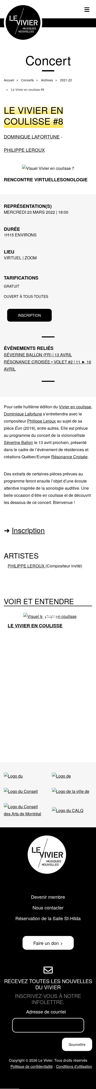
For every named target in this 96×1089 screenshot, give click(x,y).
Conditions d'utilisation (74, 1066)
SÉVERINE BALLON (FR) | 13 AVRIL (38, 355)
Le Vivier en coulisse (35, 625)
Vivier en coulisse (75, 407)
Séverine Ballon (18, 442)
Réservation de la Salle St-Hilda (48, 918)
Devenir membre (48, 896)
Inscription (28, 530)
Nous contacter (48, 907)
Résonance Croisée (69, 457)
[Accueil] (23, 22)
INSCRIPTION (29, 315)
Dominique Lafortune (32, 136)
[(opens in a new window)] (23, 776)
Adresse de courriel (46, 1011)
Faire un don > (48, 943)
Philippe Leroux (24, 149)
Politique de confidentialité (31, 1066)
